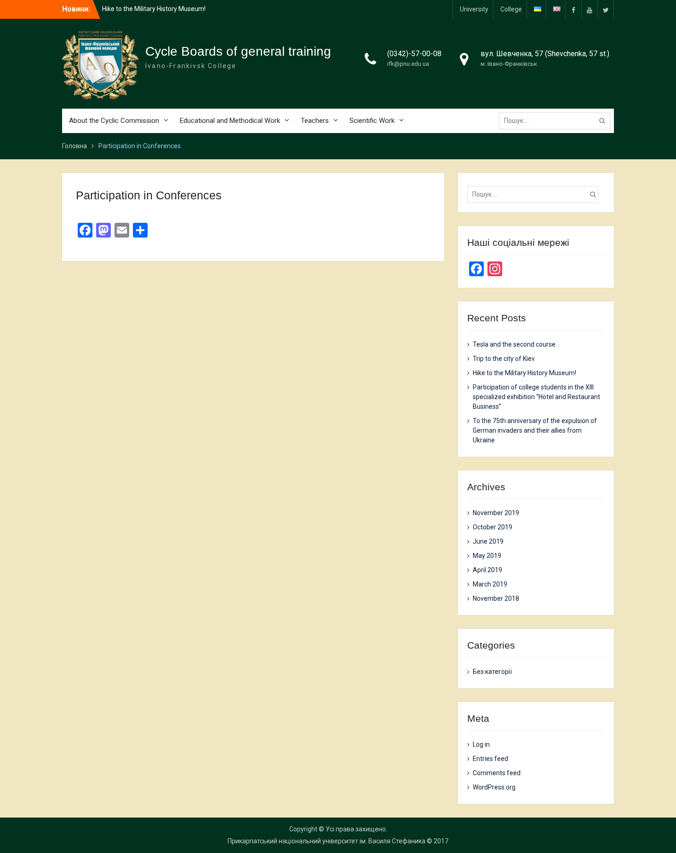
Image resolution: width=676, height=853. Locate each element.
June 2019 (488, 541)
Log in (481, 744)
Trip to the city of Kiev (504, 358)
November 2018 (496, 598)
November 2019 (496, 512)
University (474, 9)
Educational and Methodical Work (230, 120)
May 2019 (487, 555)
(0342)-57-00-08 (414, 53)
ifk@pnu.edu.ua (408, 63)
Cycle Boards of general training (238, 51)
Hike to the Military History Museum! (154, 8)
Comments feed (497, 773)
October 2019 (492, 527)
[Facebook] (573, 9)
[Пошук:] (557, 120)
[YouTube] (589, 9)
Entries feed (490, 758)
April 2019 (487, 570)
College (511, 9)
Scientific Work (372, 120)
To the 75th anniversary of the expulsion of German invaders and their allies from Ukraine (535, 430)
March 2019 (490, 584)
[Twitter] (605, 9)
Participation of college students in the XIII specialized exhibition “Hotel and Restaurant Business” (536, 396)
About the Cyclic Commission (114, 120)
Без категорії (492, 671)
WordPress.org (494, 787)
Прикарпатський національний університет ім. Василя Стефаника (326, 841)
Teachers (315, 120)
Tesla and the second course (514, 344)
